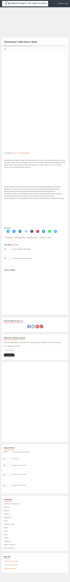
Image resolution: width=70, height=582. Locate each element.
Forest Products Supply (10, 565)
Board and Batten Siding (11, 561)
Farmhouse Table (16, 153)
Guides (6, 531)
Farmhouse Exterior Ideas (19, 485)
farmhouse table (32, 237)
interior (42, 237)
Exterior (6, 521)
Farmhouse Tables (27, 46)
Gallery (6, 527)
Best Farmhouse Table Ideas (22, 249)
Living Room (7, 541)
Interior (6, 534)
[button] (62, 3)
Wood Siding (15, 458)
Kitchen (6, 538)
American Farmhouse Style (12, 504)
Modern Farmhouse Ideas (19, 465)
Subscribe (9, 356)
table (49, 237)
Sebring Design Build (10, 568)
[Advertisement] (35, 24)
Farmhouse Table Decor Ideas (22, 258)
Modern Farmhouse (9, 544)
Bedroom (6, 510)
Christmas (7, 514)
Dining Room (7, 517)
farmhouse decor (20, 237)
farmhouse (9, 237)
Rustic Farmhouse (9, 548)
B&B (13, 46)
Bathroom (7, 507)
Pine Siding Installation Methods (21, 452)
